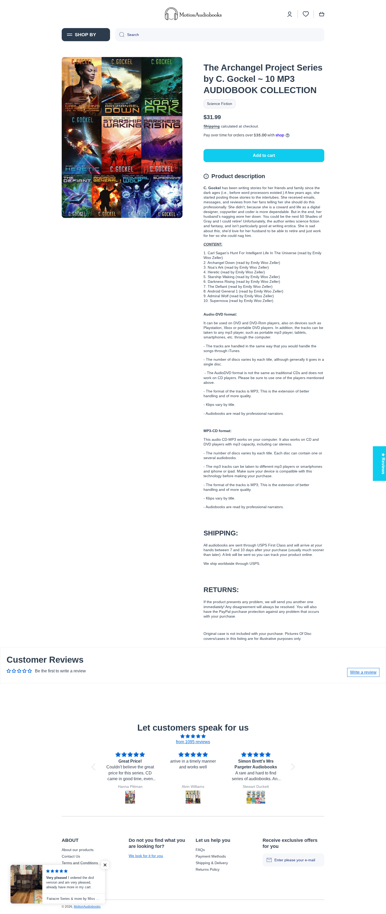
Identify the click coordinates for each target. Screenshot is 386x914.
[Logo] (193, 14)
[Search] (119, 34)
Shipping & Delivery (212, 863)
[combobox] (219, 34)
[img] (193, 736)
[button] (321, 14)
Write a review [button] (363, 672)
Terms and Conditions (80, 863)
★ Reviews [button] (383, 463)
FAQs (200, 850)
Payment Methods (211, 856)
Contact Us (71, 856)
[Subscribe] (317, 860)
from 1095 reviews (193, 742)
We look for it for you (146, 856)
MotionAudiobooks (87, 906)
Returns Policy (208, 869)
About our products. (78, 850)
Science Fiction (219, 104)
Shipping (212, 126)
